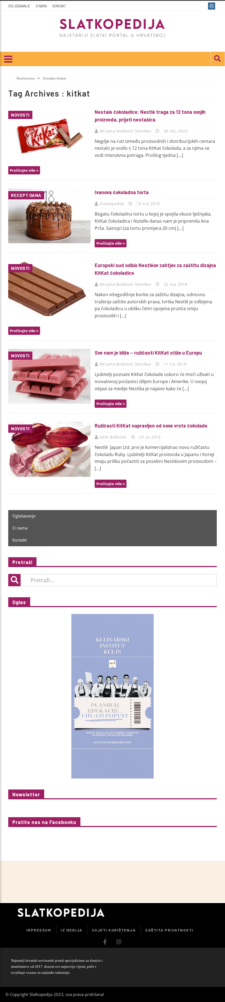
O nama (41, 6)
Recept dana (26, 195)
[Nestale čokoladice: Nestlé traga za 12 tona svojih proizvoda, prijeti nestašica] (49, 135)
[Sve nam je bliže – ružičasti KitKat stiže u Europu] (49, 376)
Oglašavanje (19, 6)
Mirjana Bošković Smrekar (126, 131)
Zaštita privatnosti (169, 930)
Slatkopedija (113, 203)
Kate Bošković (114, 437)
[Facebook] (202, 6)
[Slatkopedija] (112, 28)
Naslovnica (25, 78)
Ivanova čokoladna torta (122, 192)
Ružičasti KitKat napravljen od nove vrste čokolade (151, 426)
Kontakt (59, 6)
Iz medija (71, 930)
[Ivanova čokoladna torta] (49, 215)
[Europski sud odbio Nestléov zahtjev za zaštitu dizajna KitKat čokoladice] (49, 288)
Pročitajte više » (24, 170)
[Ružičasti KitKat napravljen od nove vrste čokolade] (49, 449)
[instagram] (212, 6)
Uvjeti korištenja (114, 930)
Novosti (20, 114)
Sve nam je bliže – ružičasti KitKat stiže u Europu (148, 353)
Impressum (38, 930)
